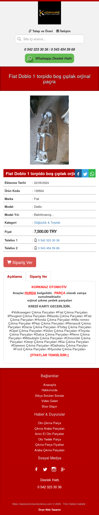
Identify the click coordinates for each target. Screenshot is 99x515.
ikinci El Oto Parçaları (49, 434)
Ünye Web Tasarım (49, 509)
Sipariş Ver (21, 262)
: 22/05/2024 (27, 182)
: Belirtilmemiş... (29, 214)
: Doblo (23, 206)
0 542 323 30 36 (48, 240)
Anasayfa (49, 385)
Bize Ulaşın (49, 406)
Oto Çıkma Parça (49, 423)
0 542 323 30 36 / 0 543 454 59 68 (49, 49)
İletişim (65, 31)
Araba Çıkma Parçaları (49, 450)
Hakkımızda (49, 390)
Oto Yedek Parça (49, 439)
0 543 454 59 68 (48, 248)
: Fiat (22, 199)
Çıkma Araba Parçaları (49, 428)
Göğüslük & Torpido (47, 222)
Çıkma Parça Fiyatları (49, 445)
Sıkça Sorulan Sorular (49, 395)
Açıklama (14, 276)
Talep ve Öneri (42, 31)
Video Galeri (49, 401)
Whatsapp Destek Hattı (53, 58)
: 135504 (24, 190)
